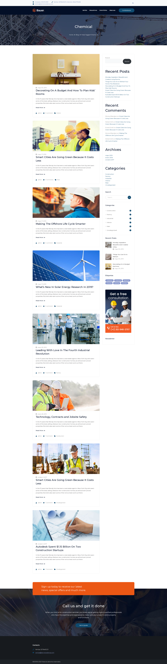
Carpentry (109, 280)
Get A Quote (83, 625)
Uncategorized (60, 502)
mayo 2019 (108, 155)
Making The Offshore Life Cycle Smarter (61, 223)
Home (71, 35)
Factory (58, 373)
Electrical (126, 280)
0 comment (49, 113)
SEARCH (129, 197)
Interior (58, 113)
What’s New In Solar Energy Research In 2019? (64, 287)
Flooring (109, 283)
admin (40, 113)
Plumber (124, 283)
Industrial (59, 243)
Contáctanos (126, 10)
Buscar (107, 58)
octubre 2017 (109, 160)
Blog (77, 35)
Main (58, 180)
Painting (116, 283)
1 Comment (49, 373)
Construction (60, 436)
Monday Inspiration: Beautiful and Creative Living (120, 245)
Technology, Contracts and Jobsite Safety (61, 416)
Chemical (118, 280)
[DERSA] (38, 10)
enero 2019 (109, 157)
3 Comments (49, 180)
